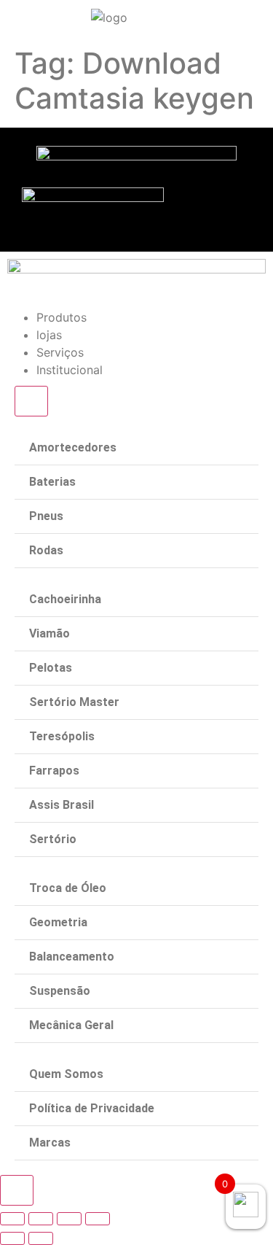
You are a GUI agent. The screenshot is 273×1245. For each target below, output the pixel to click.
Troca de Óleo (67, 888)
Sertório (52, 839)
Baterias (52, 482)
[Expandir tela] (69, 1218)
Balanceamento (71, 956)
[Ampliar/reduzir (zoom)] (97, 1218)
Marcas (50, 1142)
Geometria (58, 922)
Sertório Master (74, 702)
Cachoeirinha (65, 599)
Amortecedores (72, 447)
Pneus (46, 516)
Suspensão (59, 991)
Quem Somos (66, 1074)
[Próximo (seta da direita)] (40, 1238)
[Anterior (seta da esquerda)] (12, 1238)
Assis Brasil (61, 805)
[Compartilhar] (40, 1218)
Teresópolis (62, 736)
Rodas (46, 550)
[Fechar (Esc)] (12, 1218)
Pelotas (50, 668)
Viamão (49, 633)
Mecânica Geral (71, 1025)
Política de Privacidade (91, 1108)
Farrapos (54, 770)
